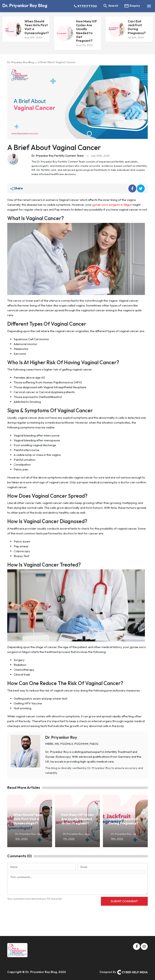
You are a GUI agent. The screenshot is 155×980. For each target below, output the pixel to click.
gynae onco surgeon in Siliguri (112, 205)
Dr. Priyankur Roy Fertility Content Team (57, 155)
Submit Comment (124, 901)
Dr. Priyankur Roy (61, 737)
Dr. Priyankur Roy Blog (24, 5)
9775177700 (87, 6)
